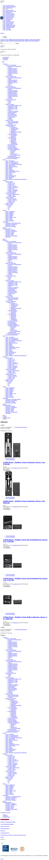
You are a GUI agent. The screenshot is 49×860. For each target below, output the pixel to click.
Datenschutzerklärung (5, 828)
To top (2, 858)
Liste (11, 430)
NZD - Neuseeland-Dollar (8, 15)
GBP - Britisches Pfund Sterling (9, 6)
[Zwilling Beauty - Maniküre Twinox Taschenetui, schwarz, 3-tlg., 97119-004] (12, 457)
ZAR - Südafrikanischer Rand (9, 25)
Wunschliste (5, 58)
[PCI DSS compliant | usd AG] (22, 851)
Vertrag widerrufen (5, 819)
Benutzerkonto (6, 57)
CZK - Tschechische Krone (8, 27)
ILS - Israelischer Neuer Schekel (9, 11)
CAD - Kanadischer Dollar (8, 13)
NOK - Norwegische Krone (8, 17)
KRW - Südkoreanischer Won (9, 26)
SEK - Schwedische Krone (8, 21)
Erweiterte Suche (6, 817)
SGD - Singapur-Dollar (8, 24)
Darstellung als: (4, 430)
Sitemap (4, 814)
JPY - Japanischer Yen (7, 12)
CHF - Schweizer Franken (8, 22)
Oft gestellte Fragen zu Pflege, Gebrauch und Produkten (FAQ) (13, 835)
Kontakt (2, 837)
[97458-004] (12, 534)
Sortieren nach (3, 427)
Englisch (2, 33)
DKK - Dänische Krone (8, 7)
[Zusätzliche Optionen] (5, 812)
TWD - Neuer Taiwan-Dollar (9, 14)
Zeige (2, 428)
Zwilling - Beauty (6, 417)
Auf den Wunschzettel (10, 458)
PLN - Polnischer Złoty (8, 18)
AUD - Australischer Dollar (8, 5)
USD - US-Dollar (6, 28)
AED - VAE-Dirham (7, 29)
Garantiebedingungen (5, 832)
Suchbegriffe (5, 815)
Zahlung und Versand (5, 826)
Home (4, 415)
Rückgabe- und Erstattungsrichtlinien (8, 822)
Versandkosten (15, 468)
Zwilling (5, 416)
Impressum (3, 830)
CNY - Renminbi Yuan (7, 19)
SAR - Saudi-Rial (6, 20)
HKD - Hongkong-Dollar (8, 10)
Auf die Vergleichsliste (10, 459)
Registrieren (5, 59)
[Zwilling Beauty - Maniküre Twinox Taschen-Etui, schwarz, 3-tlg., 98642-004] (12, 496)
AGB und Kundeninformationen (7, 824)
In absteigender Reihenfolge (21, 427)
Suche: (2, 43)
